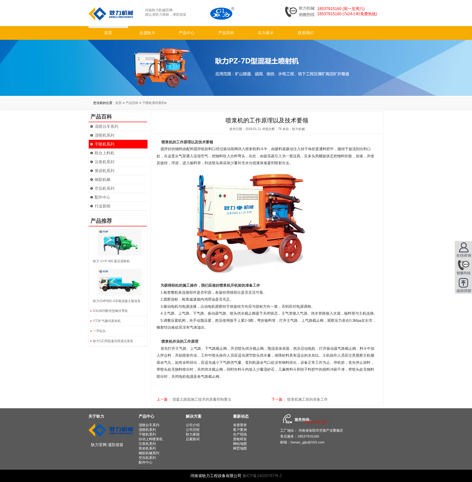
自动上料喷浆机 (151, 439)
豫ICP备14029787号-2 (262, 476)
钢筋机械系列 (149, 453)
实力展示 (266, 33)
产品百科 (226, 33)
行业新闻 (102, 206)
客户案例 (240, 430)
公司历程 (193, 430)
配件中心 (102, 197)
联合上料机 (104, 153)
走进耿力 (147, 33)
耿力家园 (193, 434)
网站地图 (240, 444)
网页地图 (240, 448)
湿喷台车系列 (106, 126)
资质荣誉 (240, 425)
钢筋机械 (102, 179)
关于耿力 (96, 416)
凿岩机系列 (104, 171)
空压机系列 (104, 188)
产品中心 (186, 33)
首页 (108, 33)
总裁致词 (193, 439)
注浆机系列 (104, 162)
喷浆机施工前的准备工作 (307, 399)
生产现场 (240, 434)
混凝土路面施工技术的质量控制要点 (201, 399)
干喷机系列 (104, 144)
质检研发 (240, 439)
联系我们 (306, 33)
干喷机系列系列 (153, 103)
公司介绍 (193, 425)
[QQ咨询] (463, 267)
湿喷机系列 (104, 135)
